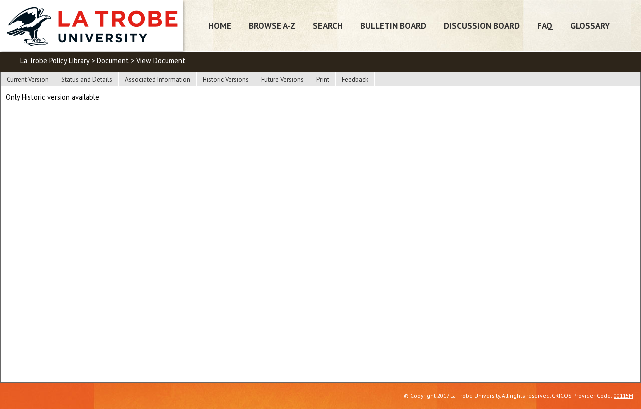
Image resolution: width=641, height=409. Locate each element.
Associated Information (157, 79)
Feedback (355, 79)
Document (113, 60)
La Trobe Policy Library (54, 60)
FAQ (545, 25)
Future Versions (282, 79)
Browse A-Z (272, 25)
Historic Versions (226, 79)
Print (322, 79)
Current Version (28, 79)
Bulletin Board (393, 25)
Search (328, 25)
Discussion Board (482, 25)
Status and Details (86, 79)
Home (219, 25)
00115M (623, 395)
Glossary (590, 25)
